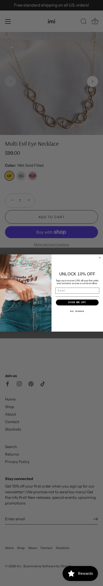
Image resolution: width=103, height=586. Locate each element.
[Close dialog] (100, 257)
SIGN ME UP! (77, 302)
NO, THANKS (77, 311)
